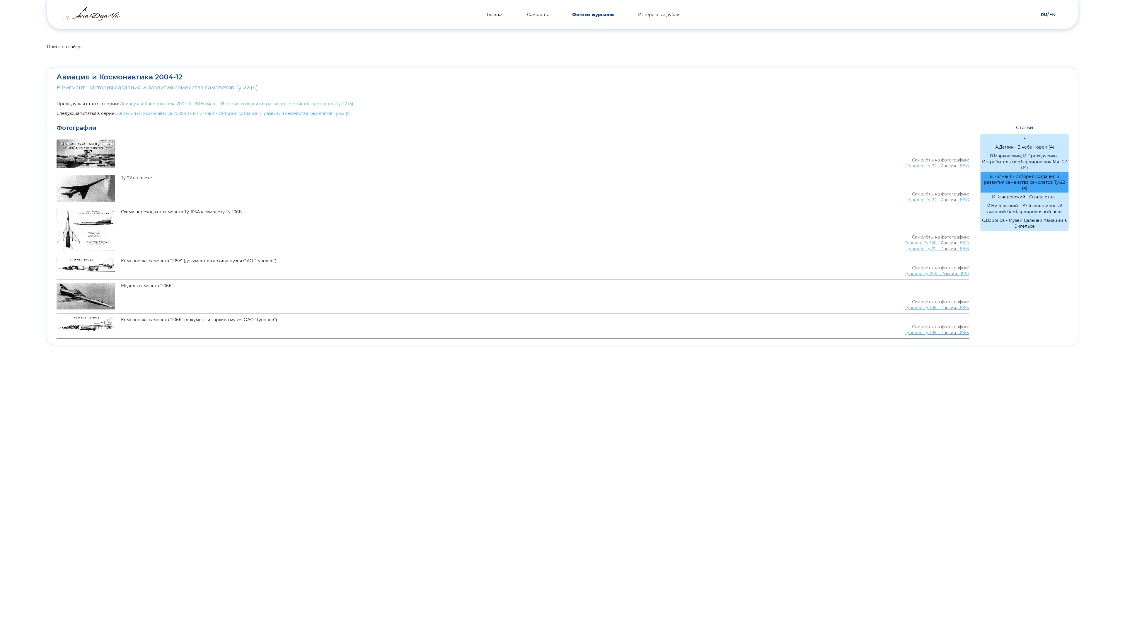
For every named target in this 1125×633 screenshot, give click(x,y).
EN (1052, 14)
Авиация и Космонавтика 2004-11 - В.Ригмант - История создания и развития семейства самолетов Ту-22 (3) (236, 103)
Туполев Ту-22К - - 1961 (937, 273)
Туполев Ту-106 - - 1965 (937, 243)
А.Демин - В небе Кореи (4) (1024, 147)
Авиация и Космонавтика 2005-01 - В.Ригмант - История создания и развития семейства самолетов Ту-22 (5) (234, 113)
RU (1044, 14)
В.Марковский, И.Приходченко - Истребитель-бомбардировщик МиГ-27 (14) (1024, 161)
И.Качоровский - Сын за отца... (1024, 197)
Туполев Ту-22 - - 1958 (938, 166)
